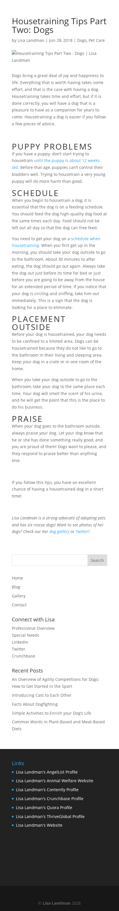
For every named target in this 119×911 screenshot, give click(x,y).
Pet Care (97, 40)
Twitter (18, 649)
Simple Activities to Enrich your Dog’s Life (51, 713)
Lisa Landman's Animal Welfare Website (54, 780)
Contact (19, 605)
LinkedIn (20, 642)
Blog (16, 587)
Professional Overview (33, 628)
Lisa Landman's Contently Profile (47, 789)
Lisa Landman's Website (39, 825)
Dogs (82, 40)
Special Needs (25, 635)
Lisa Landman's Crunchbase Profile (49, 798)
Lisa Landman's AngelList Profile (47, 772)
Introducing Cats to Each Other (42, 695)
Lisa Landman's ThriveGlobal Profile (50, 816)
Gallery (18, 596)
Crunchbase (23, 656)
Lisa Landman (31, 40)
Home (17, 578)
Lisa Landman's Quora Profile (44, 807)
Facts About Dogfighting (35, 704)
